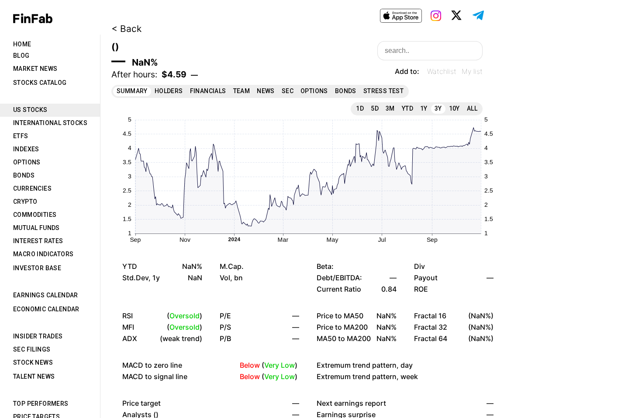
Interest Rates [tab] (38, 240)
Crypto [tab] (25, 201)
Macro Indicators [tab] (43, 254)
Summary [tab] (132, 90)
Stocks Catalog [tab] (40, 82)
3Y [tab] (438, 108)
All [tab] (472, 108)
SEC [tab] (287, 90)
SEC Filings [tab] (31, 349)
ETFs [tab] (20, 135)
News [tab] (266, 90)
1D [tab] (360, 108)
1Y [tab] (424, 108)
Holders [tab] (169, 90)
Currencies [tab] (32, 188)
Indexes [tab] (26, 149)
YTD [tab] (407, 108)
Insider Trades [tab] (38, 336)
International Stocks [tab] (50, 122)
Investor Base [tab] (37, 268)
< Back (126, 28)
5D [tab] (375, 108)
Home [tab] (22, 44)
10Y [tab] (454, 108)
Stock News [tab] (33, 362)
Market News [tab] (35, 68)
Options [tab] (27, 162)
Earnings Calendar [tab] (45, 295)
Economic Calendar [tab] (46, 309)
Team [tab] (241, 90)
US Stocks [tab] (30, 109)
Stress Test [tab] (383, 90)
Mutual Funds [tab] (36, 227)
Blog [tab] (21, 55)
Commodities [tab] (34, 214)
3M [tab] (390, 108)
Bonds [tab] (24, 175)
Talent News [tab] (34, 376)
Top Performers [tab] (41, 403)
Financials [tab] (208, 90)
